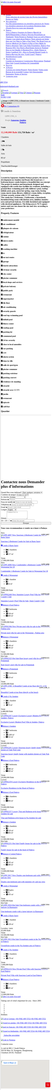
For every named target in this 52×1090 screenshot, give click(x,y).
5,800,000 (7, 590)
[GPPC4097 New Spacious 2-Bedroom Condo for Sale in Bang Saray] (26, 536)
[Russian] (36, 93)
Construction (28, 61)
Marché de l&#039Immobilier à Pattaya (23, 33)
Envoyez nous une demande (22, 28)
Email (3, 507)
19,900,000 (7, 684)
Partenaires (10, 74)
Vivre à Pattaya (11, 32)
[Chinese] (28, 93)
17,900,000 (7, 560)
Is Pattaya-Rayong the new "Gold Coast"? (27, 53)
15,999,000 (7, 622)
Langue (4, 510)
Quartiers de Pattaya (25, 32)
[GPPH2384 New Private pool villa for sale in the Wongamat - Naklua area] (26, 627)
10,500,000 (7, 935)
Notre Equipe (33, 70)
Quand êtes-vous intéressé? (11, 492)
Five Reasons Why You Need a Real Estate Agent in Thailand (28, 46)
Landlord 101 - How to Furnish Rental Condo (28, 52)
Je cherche (5, 497)
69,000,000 (7, 743)
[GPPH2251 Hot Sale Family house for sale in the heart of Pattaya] (26, 844)
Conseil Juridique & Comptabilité (26, 63)
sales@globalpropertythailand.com (14, 1057)
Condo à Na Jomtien (10, 696)
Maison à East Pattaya (10, 605)
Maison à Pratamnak (10, 669)
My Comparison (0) (11, 106)
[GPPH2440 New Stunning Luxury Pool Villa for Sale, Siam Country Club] (26, 596)
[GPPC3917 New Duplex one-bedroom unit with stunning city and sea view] (26, 876)
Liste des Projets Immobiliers (36, 17)
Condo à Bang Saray (10, 546)
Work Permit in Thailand (24, 37)
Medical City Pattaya (20, 43)
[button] (4, 90)
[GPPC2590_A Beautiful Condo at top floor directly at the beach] (26, 687)
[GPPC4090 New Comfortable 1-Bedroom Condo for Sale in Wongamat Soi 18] (26, 566)
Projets (8, 15)
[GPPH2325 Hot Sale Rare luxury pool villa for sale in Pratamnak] (26, 659)
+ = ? (5, 521)
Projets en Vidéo (12, 19)
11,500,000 (7, 654)
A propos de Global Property (16, 70)
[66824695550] (19, 10)
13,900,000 (7, 994)
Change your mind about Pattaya (18, 39)
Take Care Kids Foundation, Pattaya (32, 45)
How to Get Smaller (13, 50)
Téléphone (5, 505)
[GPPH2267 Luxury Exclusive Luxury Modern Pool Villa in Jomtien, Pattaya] (26, 717)
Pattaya (8, 30)
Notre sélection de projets (16, 17)
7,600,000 (7, 965)
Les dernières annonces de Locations (20, 26)
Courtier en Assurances (14, 61)
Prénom (4, 499)
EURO (3, 97)
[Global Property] (10, 10)
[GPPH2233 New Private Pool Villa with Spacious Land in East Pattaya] (26, 970)
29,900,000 (7, 777)
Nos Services (11, 59)
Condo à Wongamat (10, 575)
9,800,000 (7, 901)
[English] (5, 93)
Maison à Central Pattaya (12, 854)
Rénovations (38, 61)
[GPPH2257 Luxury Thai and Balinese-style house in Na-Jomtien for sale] (26, 812)
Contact (26, 72)
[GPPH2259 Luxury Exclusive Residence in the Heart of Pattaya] (26, 783)
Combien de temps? (8, 495)
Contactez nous (11, 76)
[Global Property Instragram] (38, 10)
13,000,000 (7, 871)
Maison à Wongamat (10, 637)
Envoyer (9, 65)
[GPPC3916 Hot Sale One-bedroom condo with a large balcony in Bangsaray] (26, 906)
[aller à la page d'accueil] (11, 2)
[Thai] (21, 93)
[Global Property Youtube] (47, 10)
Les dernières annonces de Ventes (36, 24)
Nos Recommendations (15, 24)
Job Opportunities (36, 72)
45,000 (5, 930)
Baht (3, 95)
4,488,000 (7, 711)
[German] (13, 93)
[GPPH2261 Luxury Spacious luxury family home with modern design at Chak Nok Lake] (26, 749)
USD (9, 97)
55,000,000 (7, 807)
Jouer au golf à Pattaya (42, 37)
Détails (3, 518)
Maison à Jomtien (9, 726)
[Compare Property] (2, 106)
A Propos (9, 67)
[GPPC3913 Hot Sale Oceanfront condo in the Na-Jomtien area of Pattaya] (26, 940)
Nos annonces (11, 21)
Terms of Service (21, 74)
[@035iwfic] (29, 10)
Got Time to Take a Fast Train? (24, 41)
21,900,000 (7, 839)
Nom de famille (7, 502)
